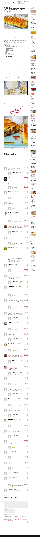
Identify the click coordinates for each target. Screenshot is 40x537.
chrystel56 (9, 225)
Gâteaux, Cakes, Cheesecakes (15, 12)
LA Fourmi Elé (10, 398)
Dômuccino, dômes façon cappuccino (33, 93)
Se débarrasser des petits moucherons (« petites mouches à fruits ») (33, 37)
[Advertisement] (16, 33)
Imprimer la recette (7, 149)
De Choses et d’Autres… (21, 3)
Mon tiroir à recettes (11, 286)
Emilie (5, 12)
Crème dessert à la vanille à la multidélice (33, 15)
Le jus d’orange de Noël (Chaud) (33, 155)
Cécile (9, 264)
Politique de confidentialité (22, 519)
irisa (8, 247)
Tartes (20, 12)
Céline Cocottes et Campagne (12, 274)
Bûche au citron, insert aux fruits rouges (33, 196)
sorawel (9, 377)
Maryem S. (9, 472)
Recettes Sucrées (20, 1)
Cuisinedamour (10, 388)
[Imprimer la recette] (4, 149)
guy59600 (9, 177)
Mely (8, 451)
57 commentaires (23, 12)
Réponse (25, 167)
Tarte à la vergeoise (32, 237)
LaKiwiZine (9, 191)
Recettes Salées (26, 1)
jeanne (9, 440)
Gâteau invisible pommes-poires (33, 61)
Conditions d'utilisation (8, 520)
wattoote (9, 409)
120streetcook (10, 212)
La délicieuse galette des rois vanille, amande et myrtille (33, 176)
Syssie (9, 167)
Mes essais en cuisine (11, 333)
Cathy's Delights (10, 419)
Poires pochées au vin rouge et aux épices (33, 115)
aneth (9, 461)
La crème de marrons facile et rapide (33, 216)
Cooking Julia (10, 343)
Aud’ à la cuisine (25, 148)
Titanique (9, 322)
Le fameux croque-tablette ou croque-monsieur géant (33, 257)
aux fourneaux (10, 299)
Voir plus (32, 28)
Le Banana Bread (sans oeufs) (33, 134)
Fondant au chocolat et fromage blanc (33, 81)
